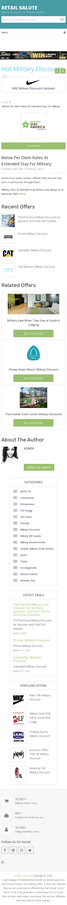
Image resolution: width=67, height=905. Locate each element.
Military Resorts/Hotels (33, 542)
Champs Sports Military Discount (39, 734)
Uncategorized (28, 567)
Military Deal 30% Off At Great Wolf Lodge (40, 718)
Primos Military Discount (32, 234)
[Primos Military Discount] (8, 237)
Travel (23, 561)
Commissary (27, 497)
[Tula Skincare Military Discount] (8, 270)
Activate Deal (33, 145)
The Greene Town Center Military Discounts (33, 414)
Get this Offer (33, 333)
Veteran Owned (28, 574)
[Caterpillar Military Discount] (8, 253)
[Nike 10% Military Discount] (20, 700)
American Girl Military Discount (39, 770)
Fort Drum (26, 516)
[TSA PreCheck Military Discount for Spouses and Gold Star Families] (8, 220)
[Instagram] (21, 850)
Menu (4, 32)
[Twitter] (30, 850)
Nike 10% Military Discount (39, 697)
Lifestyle (24, 523)
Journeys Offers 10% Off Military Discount (39, 754)
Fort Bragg (26, 510)
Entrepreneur (27, 504)
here (22, 193)
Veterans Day (27, 580)
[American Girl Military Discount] (20, 773)
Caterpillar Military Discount (34, 250)
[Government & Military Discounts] (2, 862)
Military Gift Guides (30, 536)
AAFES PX (25, 491)
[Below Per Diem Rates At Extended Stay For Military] (33, 125)
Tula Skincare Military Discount (36, 267)
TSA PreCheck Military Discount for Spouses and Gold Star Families (39, 219)
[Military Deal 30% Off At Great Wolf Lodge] (20, 718)
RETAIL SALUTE (19, 7)
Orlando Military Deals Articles (37, 548)
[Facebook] (4, 850)
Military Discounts (30, 529)
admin (40, 168)
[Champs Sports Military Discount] (20, 736)
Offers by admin (39, 467)
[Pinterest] (13, 850)
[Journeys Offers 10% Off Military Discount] (20, 755)
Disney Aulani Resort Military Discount (33, 369)
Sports (23, 555)
